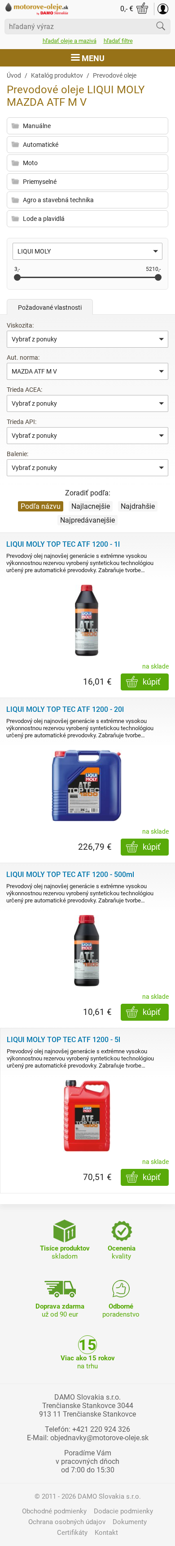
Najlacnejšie (90, 506)
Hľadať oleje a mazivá (69, 40)
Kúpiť (151, 681)
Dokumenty (130, 1522)
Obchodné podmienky (54, 1511)
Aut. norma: (23, 357)
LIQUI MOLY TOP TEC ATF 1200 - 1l (63, 544)
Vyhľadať (160, 25)
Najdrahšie (138, 506)
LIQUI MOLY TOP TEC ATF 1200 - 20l (65, 709)
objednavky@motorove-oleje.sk (99, 1438)
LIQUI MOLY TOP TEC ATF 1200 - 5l (63, 1039)
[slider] (17, 277)
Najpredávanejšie (87, 520)
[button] (87, 251)
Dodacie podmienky (123, 1511)
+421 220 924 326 (101, 1429)
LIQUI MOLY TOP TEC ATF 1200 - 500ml (70, 874)
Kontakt (106, 1533)
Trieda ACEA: (24, 389)
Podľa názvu (41, 506)
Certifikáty (72, 1533)
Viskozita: (20, 325)
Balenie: (17, 453)
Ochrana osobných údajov (66, 1522)
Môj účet (163, 9)
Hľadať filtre (118, 40)
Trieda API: (21, 421)
